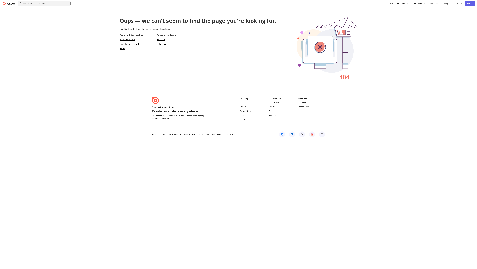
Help (122, 48)
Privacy (162, 134)
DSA (207, 134)
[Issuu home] (9, 3)
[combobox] (46, 3)
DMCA (200, 134)
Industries (272, 115)
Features (272, 107)
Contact (243, 119)
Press (242, 115)
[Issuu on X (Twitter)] (302, 134)
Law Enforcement (174, 134)
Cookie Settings (229, 134)
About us (243, 102)
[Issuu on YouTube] (322, 134)
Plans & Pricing (245, 111)
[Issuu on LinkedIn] (292, 134)
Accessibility (216, 134)
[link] (391, 3)
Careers (243, 107)
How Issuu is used (129, 43)
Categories (162, 43)
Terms (154, 134)
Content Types (274, 102)
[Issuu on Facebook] (282, 134)
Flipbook (272, 111)
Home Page (141, 29)
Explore (161, 39)
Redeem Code (303, 107)
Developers (302, 102)
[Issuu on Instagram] (312, 134)
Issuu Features (127, 39)
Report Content (189, 134)
